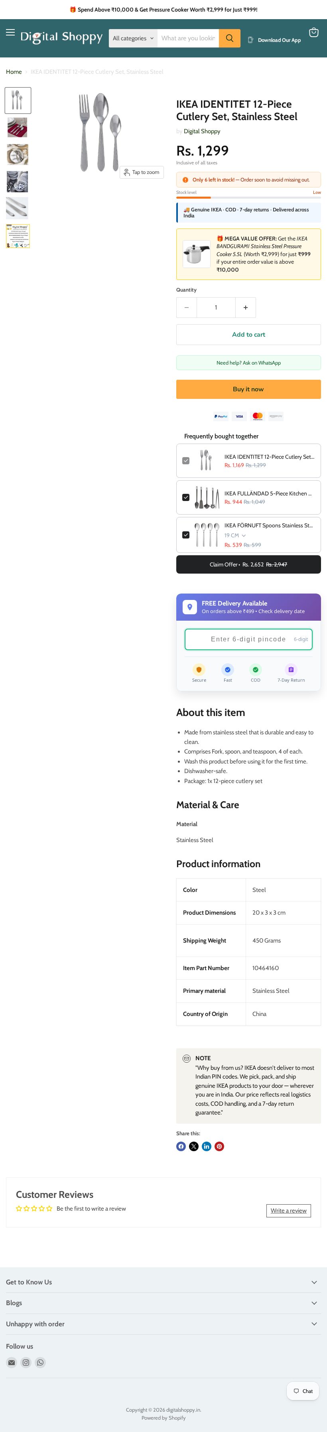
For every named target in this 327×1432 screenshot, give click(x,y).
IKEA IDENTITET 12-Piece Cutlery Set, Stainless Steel (270, 456)
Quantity (186, 290)
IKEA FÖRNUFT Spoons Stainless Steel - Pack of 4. (270, 525)
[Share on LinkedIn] (206, 1146)
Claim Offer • (248, 564)
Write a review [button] (289, 1210)
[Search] (229, 38)
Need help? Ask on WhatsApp (249, 362)
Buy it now (248, 389)
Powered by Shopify (164, 1417)
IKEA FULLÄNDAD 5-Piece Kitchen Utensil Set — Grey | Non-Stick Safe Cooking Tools (270, 493)
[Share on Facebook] (181, 1146)
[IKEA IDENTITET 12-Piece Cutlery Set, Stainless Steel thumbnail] (18, 100)
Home (14, 72)
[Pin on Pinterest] (219, 1146)
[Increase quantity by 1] (246, 307)
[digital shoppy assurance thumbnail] (18, 236)
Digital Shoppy (202, 131)
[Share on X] (194, 1146)
